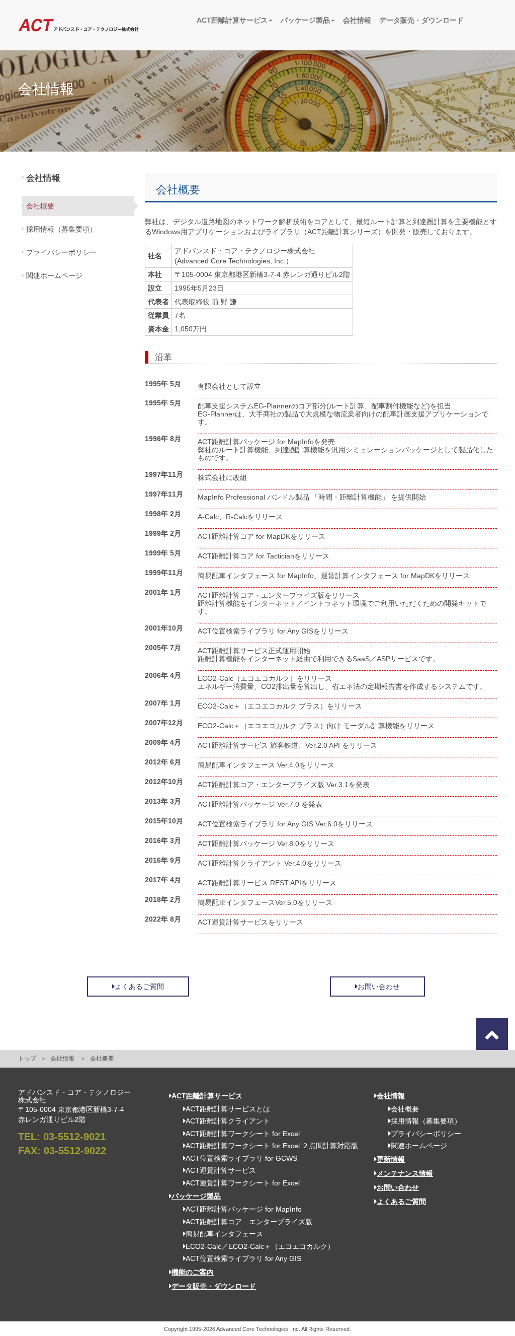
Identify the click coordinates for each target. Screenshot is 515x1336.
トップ (27, 1058)
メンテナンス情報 (405, 1173)
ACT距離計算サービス (232, 20)
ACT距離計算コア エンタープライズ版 (249, 1222)
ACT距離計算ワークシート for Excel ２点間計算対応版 (272, 1146)
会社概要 (40, 206)
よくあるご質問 (139, 986)
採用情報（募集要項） (61, 229)
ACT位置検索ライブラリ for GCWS (241, 1158)
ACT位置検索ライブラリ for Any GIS (243, 1258)
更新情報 (391, 1159)
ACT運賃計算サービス (221, 1170)
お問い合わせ (379, 986)
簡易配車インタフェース (224, 1234)
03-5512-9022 (75, 1150)
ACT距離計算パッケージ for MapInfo (244, 1209)
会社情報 (357, 20)
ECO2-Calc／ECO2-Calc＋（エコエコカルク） (260, 1246)
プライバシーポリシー (61, 252)
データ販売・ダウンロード (421, 20)
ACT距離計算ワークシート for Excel (243, 1134)
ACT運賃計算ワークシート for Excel (243, 1183)
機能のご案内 (192, 1272)
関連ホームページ (54, 275)
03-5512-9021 (74, 1136)
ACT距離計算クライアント (228, 1121)
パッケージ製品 (305, 20)
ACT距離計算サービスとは (228, 1109)
